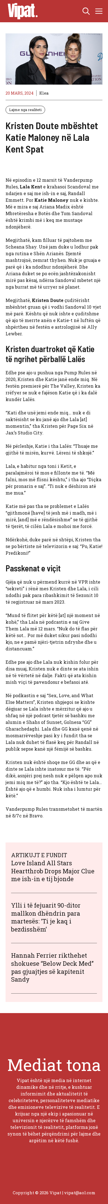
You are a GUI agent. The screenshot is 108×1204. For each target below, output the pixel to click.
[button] (86, 11)
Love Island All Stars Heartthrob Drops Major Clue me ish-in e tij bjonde (52, 871)
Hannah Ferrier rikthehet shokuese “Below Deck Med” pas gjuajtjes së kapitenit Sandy (52, 967)
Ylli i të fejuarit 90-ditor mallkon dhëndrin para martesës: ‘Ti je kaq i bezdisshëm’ (46, 917)
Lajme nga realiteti (25, 109)
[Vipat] (21, 11)
